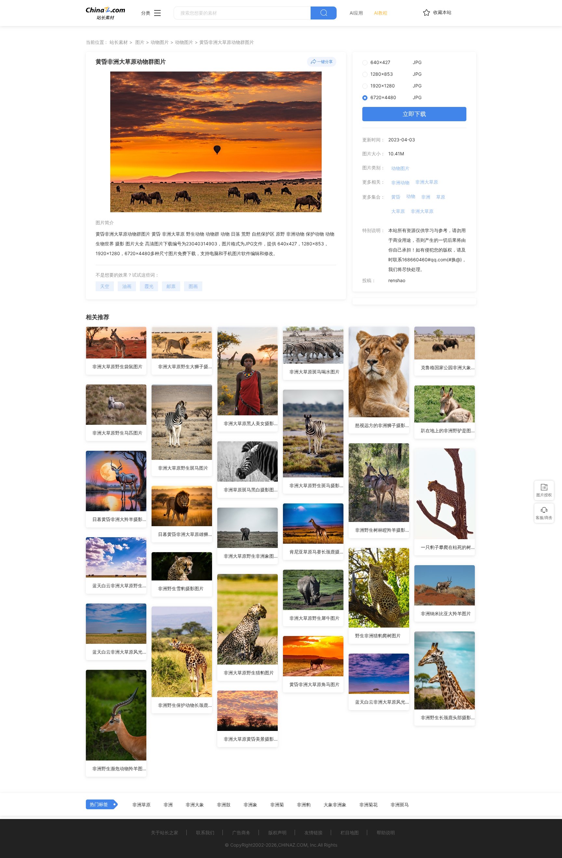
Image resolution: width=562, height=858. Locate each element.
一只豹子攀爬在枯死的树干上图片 (448, 547)
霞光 (149, 286)
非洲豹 (304, 804)
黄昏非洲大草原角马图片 (314, 684)
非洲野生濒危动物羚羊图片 (119, 768)
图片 (139, 42)
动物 (410, 196)
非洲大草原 (426, 182)
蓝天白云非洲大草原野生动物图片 (119, 585)
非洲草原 (141, 804)
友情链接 (313, 832)
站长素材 (119, 42)
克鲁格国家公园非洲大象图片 (448, 367)
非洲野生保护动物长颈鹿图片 (185, 705)
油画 (126, 286)
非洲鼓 (224, 804)
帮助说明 (386, 832)
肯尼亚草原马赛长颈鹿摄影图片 (316, 551)
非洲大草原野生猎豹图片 (249, 672)
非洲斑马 (400, 804)
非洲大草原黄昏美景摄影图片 (251, 739)
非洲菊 (277, 804)
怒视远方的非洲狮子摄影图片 (382, 425)
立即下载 (414, 113)
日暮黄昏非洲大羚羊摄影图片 (119, 519)
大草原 (398, 211)
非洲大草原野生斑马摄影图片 (316, 485)
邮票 (171, 286)
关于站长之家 (164, 832)
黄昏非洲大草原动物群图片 (226, 42)
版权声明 (277, 832)
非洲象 (250, 804)
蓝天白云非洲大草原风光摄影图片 (119, 652)
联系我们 (205, 832)
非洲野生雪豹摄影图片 (181, 588)
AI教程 (380, 13)
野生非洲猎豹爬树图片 (378, 635)
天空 (104, 286)
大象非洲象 (335, 804)
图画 (193, 286)
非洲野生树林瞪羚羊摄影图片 (382, 530)
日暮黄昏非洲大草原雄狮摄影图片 (185, 534)
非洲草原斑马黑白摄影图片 (251, 489)
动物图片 (160, 42)
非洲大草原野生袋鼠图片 (117, 366)
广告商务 (241, 832)
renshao (396, 280)
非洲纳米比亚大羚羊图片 (446, 613)
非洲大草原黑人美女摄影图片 (251, 423)
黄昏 (395, 197)
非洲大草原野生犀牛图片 (314, 618)
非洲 (425, 197)
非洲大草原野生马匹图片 (117, 433)
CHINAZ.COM (292, 845)
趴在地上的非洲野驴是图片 (448, 430)
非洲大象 (195, 804)
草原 (440, 197)
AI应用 (356, 13)
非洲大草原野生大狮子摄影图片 (185, 366)
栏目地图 (350, 832)
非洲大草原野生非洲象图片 (251, 556)
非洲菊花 (368, 804)
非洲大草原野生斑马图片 (183, 468)
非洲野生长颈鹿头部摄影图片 (448, 717)
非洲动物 (400, 182)
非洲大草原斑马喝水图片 (314, 371)
